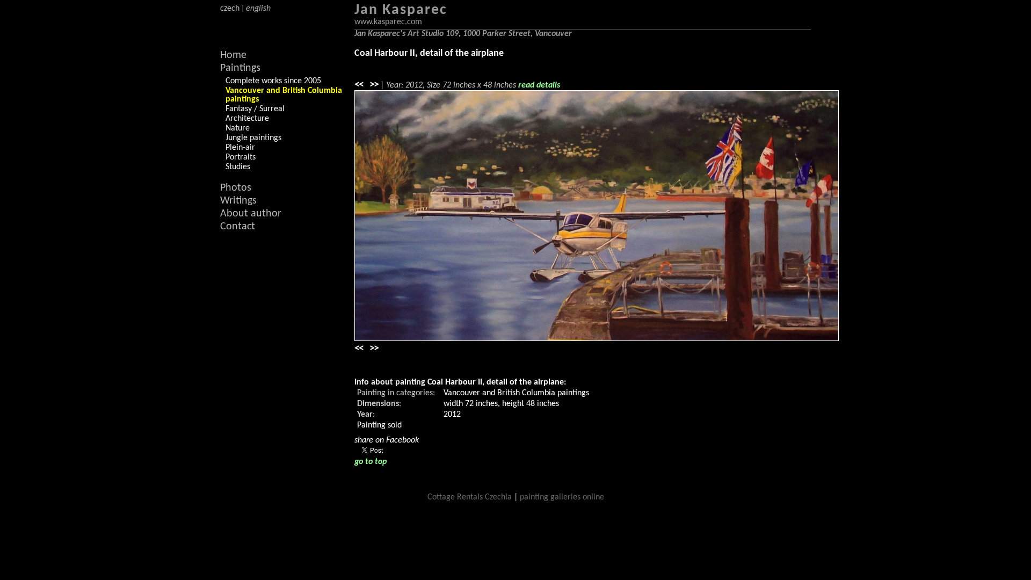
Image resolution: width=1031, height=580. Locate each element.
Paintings (240, 68)
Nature (238, 128)
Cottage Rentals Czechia (469, 497)
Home (233, 55)
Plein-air (240, 147)
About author (250, 213)
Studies (238, 167)
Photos (235, 188)
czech (229, 8)
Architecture (247, 118)
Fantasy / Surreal (255, 109)
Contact (237, 226)
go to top (370, 462)
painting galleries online (562, 497)
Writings (238, 200)
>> (373, 84)
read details (539, 85)
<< (358, 84)
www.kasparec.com (388, 22)
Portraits (241, 157)
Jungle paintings (253, 138)
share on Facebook (386, 440)
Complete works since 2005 (273, 81)
